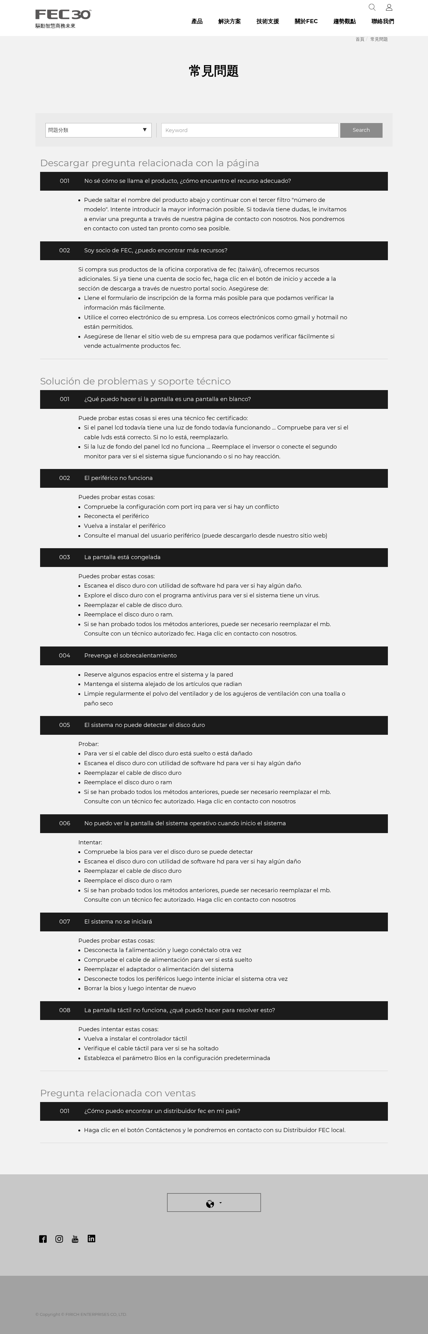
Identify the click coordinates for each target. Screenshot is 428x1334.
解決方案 (229, 21)
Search (361, 130)
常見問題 (379, 39)
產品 (197, 21)
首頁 (360, 39)
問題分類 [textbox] (58, 130)
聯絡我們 (383, 21)
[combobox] (98, 130)
